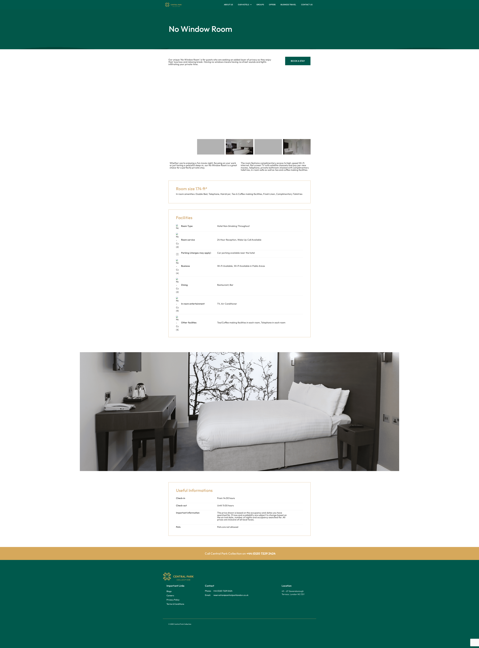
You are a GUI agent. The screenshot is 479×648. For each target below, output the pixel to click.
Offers (272, 4)
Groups (260, 4)
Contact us (306, 4)
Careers (170, 595)
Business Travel (288, 4)
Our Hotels (243, 4)
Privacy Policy (173, 599)
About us (228, 4)
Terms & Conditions (175, 604)
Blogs (169, 591)
